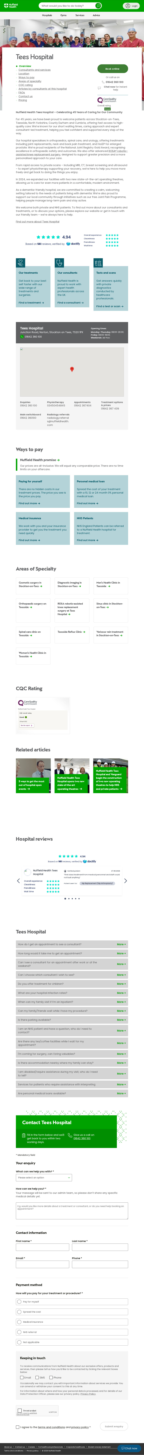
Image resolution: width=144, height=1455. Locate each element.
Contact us (26, 96)
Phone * (77, 1258)
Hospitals (47, 15)
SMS (42, 1377)
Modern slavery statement (99, 1447)
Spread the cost (32, 1311)
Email (27, 1377)
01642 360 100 (82, 1138)
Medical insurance (33, 1322)
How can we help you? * (31, 1188)
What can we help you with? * (35, 1171)
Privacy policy (33, 1451)
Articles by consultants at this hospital (43, 89)
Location (24, 73)
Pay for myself (31, 1301)
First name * (24, 1241)
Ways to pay (26, 77)
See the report (25, 725)
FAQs (22, 92)
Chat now (109, 86)
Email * (20, 1258)
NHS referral (30, 1332)
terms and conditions (51, 1427)
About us (8, 1447)
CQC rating (26, 85)
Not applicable (31, 1342)
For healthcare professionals (50, 1447)
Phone (57, 1377)
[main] (72, 731)
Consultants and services (35, 70)
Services (80, 15)
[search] (70, 5)
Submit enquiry (114, 1426)
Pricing (23, 100)
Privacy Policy (88, 1394)
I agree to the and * (55, 1427)
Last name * (80, 1241)
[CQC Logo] (27, 705)
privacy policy (80, 1427)
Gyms (63, 15)
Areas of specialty (30, 81)
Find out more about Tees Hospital (37, 221)
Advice (96, 15)
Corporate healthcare (75, 1447)
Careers (31, 1447)
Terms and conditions (13, 1451)
